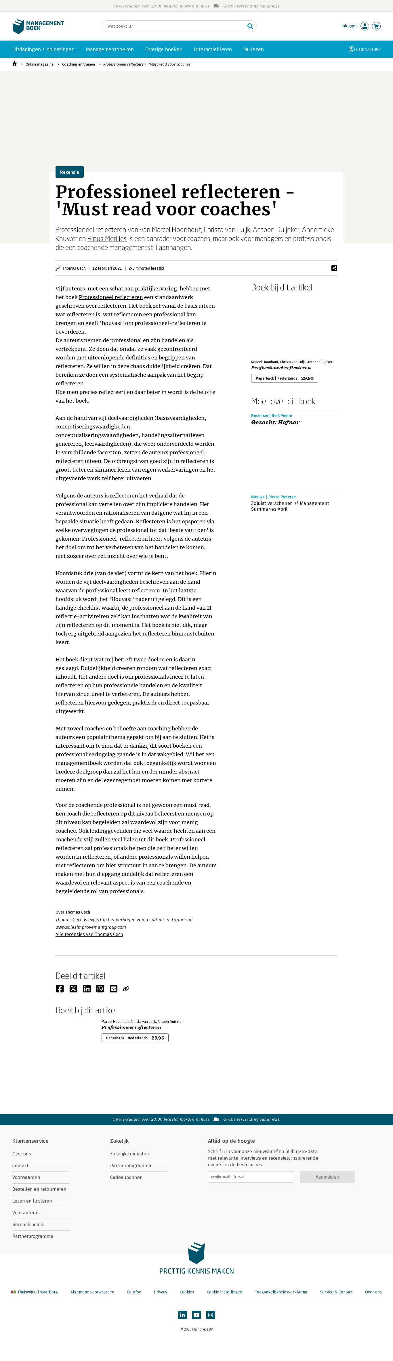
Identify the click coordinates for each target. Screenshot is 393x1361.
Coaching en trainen (78, 64)
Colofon (134, 1292)
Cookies (187, 1292)
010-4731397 (368, 49)
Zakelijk (119, 1141)
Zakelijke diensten (129, 1154)
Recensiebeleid (28, 1224)
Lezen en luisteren (32, 1201)
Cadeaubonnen (126, 1177)
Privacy (160, 1292)
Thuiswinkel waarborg (37, 1292)
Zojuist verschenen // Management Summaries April (290, 506)
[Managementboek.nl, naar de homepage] (38, 32)
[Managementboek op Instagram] (210, 1315)
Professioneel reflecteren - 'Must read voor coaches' (147, 64)
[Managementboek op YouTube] (196, 1315)
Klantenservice (30, 1141)
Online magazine (40, 64)
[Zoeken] (250, 26)
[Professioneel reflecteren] (271, 324)
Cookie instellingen (224, 1292)
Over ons (21, 1154)
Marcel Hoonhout (176, 229)
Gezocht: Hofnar (275, 422)
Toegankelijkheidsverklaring (281, 1292)
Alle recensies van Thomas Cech (89, 934)
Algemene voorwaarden (92, 1292)
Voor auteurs (26, 1212)
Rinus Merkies (107, 238)
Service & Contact (336, 1292)
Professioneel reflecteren (91, 229)
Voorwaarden (26, 1177)
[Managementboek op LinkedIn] (182, 1315)
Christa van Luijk (227, 229)
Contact (20, 1165)
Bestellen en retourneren (39, 1189)
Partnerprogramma (33, 1236)
